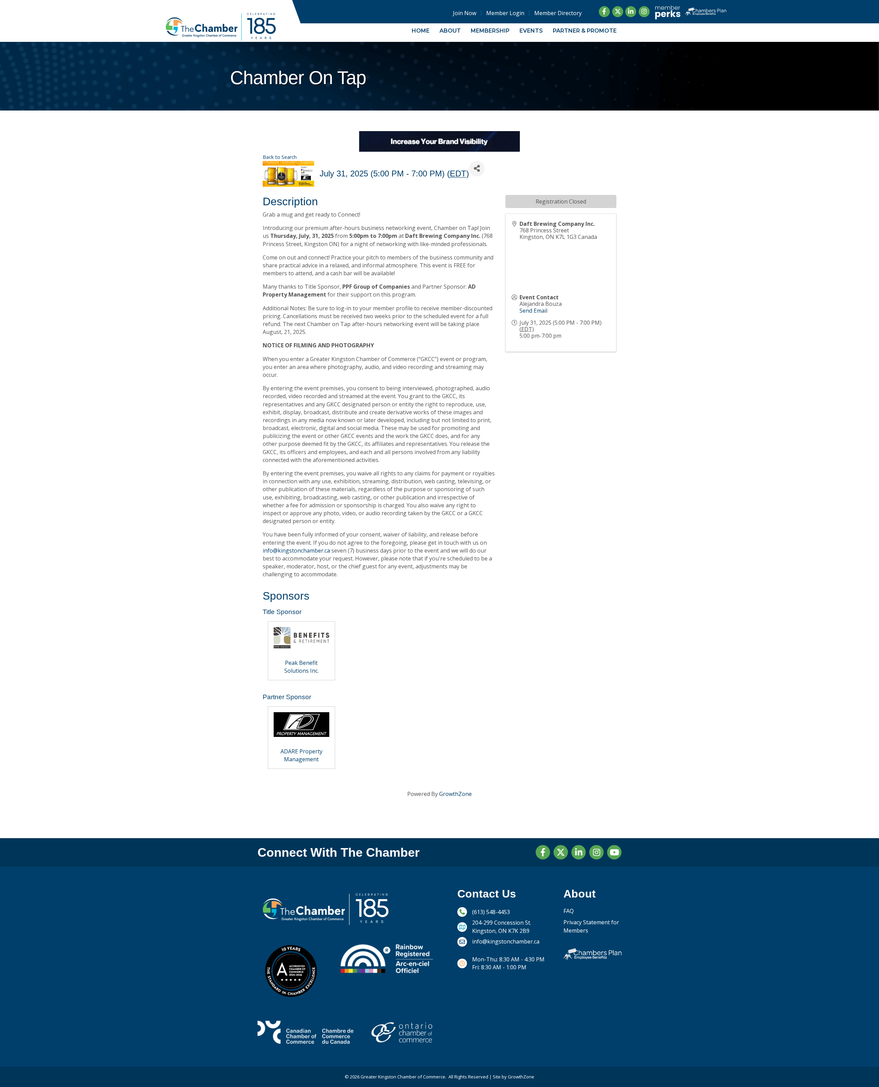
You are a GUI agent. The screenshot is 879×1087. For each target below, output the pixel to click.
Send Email (533, 310)
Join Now (464, 13)
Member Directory (558, 13)
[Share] (476, 168)
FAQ (568, 911)
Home (421, 30)
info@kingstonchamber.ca (296, 550)
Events (531, 30)
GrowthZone (455, 794)
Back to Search (280, 157)
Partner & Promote (585, 30)
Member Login (505, 13)
